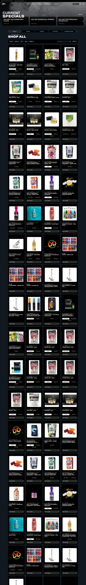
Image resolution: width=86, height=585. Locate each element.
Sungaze (28, 256)
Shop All (14, 31)
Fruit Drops (11, 164)
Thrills (45, 67)
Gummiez (46, 164)
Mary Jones (64, 226)
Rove (28, 67)
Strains (16, 41)
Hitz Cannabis (47, 132)
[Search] (70, 41)
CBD (26, 41)
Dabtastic (46, 99)
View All (80, 14)
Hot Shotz (46, 195)
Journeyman (11, 195)
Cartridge (42, 31)
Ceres (10, 256)
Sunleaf (63, 132)
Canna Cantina (12, 506)
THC (21, 41)
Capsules (28, 31)
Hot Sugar (64, 164)
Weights (31, 41)
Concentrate (55, 31)
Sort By (74, 41)
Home (9, 34)
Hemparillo (64, 256)
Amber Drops (64, 67)
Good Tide (29, 164)
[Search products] (80, 4)
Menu (22, 34)
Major (28, 226)
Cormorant (29, 506)
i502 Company (47, 287)
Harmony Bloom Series (13, 67)
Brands (11, 41)
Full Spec (46, 316)
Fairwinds (64, 537)
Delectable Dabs (12, 132)
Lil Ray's (63, 195)
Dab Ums (10, 99)
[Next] (83, 21)
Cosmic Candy (29, 443)
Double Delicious (47, 256)
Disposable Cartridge (69, 31)
